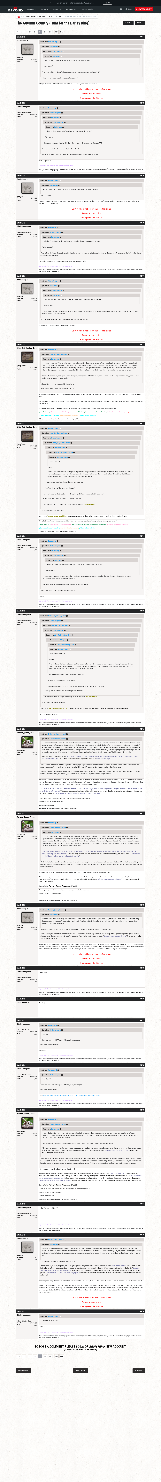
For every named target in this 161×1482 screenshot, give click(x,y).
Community (71, 9)
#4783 (142, 1110)
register (96, 1346)
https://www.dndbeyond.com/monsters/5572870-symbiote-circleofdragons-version (71, 1095)
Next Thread (139, 1370)
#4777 (142, 813)
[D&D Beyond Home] (15, 9)
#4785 (142, 1235)
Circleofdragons (53, 42)
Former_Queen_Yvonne (58, 739)
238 (35, 32)
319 (56, 32)
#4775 (142, 611)
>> (60, 42)
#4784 (142, 1204)
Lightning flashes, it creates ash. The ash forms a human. (56, 165)
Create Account (143, 9)
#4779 (142, 968)
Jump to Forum (80, 1370)
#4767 (142, 37)
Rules (43, 9)
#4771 (142, 276)
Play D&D (30, 9)
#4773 (142, 423)
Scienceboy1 (52, 1025)
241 (50, 32)
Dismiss (107, 3)
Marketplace (87, 9)
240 (45, 32)
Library (56, 9)
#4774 (142, 536)
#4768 (142, 103)
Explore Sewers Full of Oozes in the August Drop (75, 3)
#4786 (142, 1311)
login (80, 1346)
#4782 (142, 1065)
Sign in (130, 9)
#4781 (142, 1020)
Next (61, 32)
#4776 (142, 729)
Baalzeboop (54, 46)
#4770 (142, 222)
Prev (18, 32)
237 (30, 32)
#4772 (142, 344)
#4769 (142, 175)
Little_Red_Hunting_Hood (58, 354)
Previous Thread (23, 1370)
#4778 (142, 905)
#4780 (142, 999)
